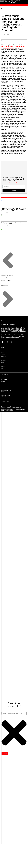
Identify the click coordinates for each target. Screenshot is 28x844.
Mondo (2, 370)
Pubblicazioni (4, 352)
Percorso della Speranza (6, 377)
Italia (2, 368)
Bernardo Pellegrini (7, 46)
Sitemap (3, 381)
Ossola (2, 362)
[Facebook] (11, 2)
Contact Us (3, 356)
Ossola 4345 (3, 376)
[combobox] (14, 713)
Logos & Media (4, 379)
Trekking (3, 354)
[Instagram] (17, 2)
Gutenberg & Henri (5, 374)
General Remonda (19, 46)
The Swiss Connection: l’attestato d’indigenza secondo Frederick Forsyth (13, 223)
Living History (4, 351)
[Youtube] (14, 2)
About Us (3, 349)
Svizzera (3, 366)
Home (2, 347)
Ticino (2, 364)
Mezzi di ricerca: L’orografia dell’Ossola (11, 237)
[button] (21, 35)
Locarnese (3, 360)
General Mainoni (9, 48)
